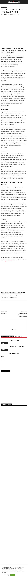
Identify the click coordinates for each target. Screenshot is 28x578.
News (3, 356)
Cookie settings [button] (5, 575)
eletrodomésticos (18, 294)
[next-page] (4, 360)
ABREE (6, 292)
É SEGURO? (3, 313)
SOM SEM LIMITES (14, 353)
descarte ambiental (5, 294)
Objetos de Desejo (3, 343)
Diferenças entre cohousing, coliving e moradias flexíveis (22, 315)
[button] (2, 2)
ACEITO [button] (12, 574)
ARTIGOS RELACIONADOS (7, 336)
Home (2, 5)
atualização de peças (12, 292)
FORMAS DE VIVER (14, 340)
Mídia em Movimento (4, 349)
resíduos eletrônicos (13, 297)
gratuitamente (8, 260)
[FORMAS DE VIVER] (4, 341)
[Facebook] (2, 17)
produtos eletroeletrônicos (13, 295)
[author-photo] (14, 328)
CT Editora (5, 14)
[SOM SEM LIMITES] (4, 354)
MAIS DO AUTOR (18, 336)
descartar (23, 292)
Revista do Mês (8, 5)
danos (19, 292)
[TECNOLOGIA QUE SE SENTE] (4, 348)
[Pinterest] (9, 17)
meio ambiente (4, 295)
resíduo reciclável (5, 297)
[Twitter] (5, 17)
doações (11, 294)
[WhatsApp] (12, 17)
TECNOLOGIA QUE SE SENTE (16, 346)
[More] (15, 17)
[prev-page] (2, 360)
